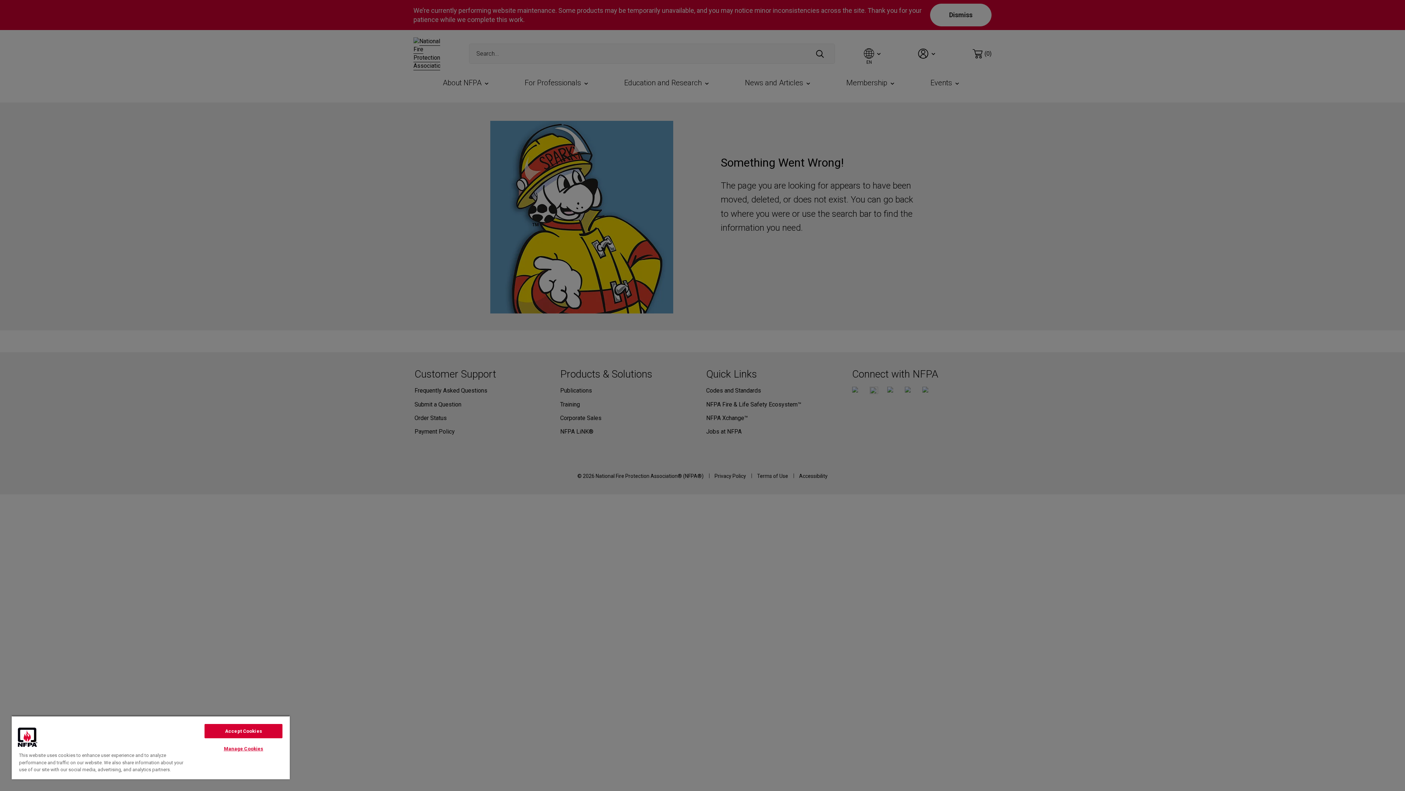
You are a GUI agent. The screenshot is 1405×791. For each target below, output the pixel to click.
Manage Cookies (243, 748)
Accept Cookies (243, 731)
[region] (151, 747)
